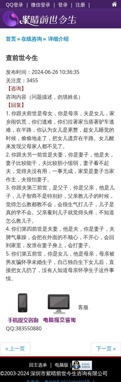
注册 (80, 4)
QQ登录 (14, 4)
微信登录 (40, 4)
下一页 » (106, 348)
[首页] (114, 4)
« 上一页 (15, 348)
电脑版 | (63, 365)
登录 (63, 4)
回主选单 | (40, 365)
